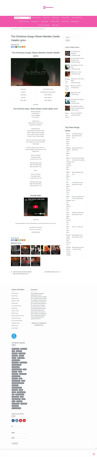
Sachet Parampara (19, 394)
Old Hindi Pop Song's (17, 387)
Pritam (14, 392)
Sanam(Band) (15, 396)
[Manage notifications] (94, 454)
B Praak (14, 358)
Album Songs (46, 17)
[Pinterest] (16, 47)
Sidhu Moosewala (16, 399)
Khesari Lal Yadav (16, 380)
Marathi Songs (55, 17)
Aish (13, 351)
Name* (13, 432)
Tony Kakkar (23, 403)
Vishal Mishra (15, 405)
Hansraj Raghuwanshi (17, 369)
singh (23, 399)
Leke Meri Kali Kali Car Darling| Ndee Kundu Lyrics (77, 135)
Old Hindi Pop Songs (24, 21)
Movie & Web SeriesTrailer (18, 383)
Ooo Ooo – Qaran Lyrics (77, 226)
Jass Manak (15, 373)
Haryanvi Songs (65, 17)
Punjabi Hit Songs (55, 21)
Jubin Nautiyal (23, 373)
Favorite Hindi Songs (77, 17)
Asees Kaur (15, 355)
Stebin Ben (19, 401)
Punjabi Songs (44, 21)
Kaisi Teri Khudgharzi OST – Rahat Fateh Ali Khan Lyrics (78, 198)
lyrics (23, 380)
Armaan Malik (22, 353)
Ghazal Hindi (14, 308)
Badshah (21, 355)
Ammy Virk (19, 351)
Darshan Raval (21, 358)
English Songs (65, 21)
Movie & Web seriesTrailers (18, 315)
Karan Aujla (15, 378)
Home (12, 28)
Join (14, 337)
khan (20, 378)
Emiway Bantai (23, 362)
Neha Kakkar (15, 385)
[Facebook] (12, 47)
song (14, 401)
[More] (25, 47)
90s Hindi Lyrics (35, 21)
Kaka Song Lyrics (16, 376)
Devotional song (16, 360)
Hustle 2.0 (14, 371)
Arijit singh (15, 353)
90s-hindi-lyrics (16, 348)
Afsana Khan (23, 348)
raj (13, 394)
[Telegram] (20, 47)
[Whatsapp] (18, 47)
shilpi (22, 396)
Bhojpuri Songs (74, 21)
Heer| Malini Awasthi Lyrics (51, 271)
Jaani (20, 371)
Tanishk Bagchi (16, 403)
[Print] (22, 47)
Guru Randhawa (16, 367)
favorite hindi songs (17, 364)
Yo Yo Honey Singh (16, 408)
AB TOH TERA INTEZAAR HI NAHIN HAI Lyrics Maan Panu (78, 160)
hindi (25, 369)
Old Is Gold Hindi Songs (43, 25)
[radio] (32, 233)
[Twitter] (14, 47)
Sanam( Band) (55, 25)
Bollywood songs (36, 17)
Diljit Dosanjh (15, 362)
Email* (13, 437)
